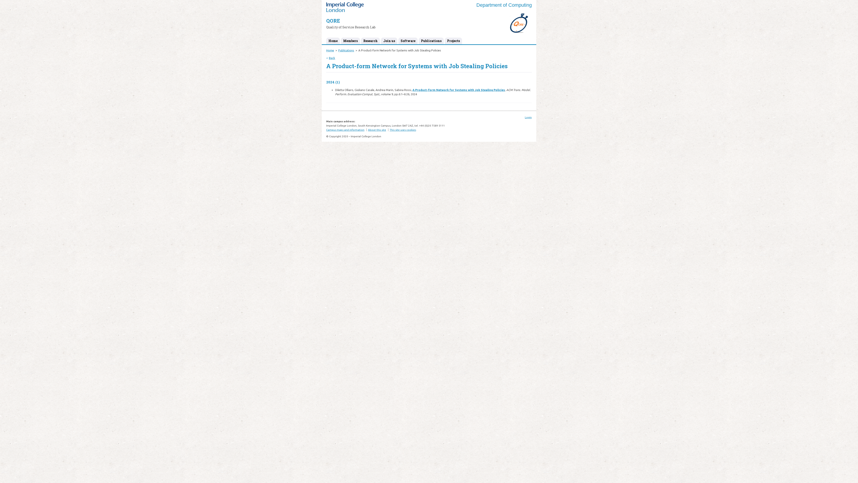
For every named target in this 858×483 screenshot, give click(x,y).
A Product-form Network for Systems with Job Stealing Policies (458, 89)
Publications (431, 41)
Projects (453, 41)
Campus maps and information (345, 129)
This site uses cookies (403, 129)
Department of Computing (504, 5)
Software (408, 41)
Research (370, 41)
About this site (377, 129)
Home (333, 41)
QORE (333, 20)
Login (528, 117)
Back (332, 57)
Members (350, 41)
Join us (389, 41)
